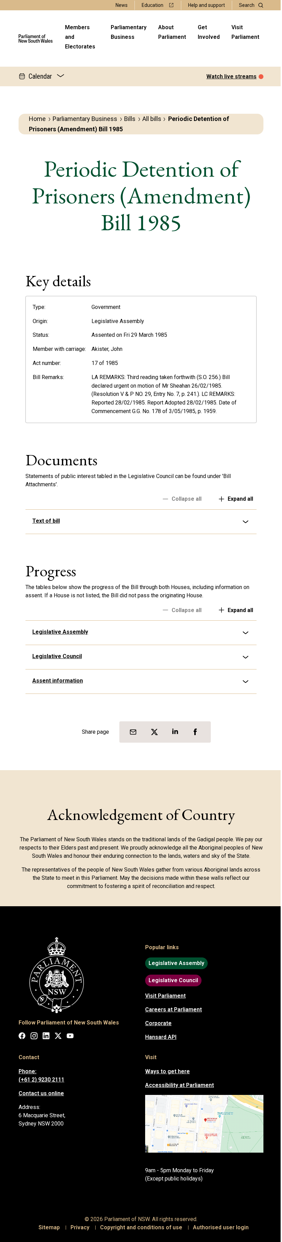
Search (246, 5)
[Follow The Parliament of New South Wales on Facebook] (19, 1037)
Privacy (77, 1227)
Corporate (156, 1023)
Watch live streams (231, 76)
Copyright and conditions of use (139, 1227)
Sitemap (46, 1227)
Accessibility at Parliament (177, 1085)
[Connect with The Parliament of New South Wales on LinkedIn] (43, 1037)
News (122, 5)
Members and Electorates (80, 37)
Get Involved (209, 32)
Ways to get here (165, 1071)
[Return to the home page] (36, 38)
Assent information (55, 680)
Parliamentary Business (129, 32)
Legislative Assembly (58, 632)
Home (37, 118)
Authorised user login (218, 1227)
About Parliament (172, 32)
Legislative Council (54, 656)
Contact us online (39, 1093)
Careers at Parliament (171, 1009)
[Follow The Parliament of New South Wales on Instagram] (31, 1037)
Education (152, 5)
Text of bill (43, 521)
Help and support (206, 5)
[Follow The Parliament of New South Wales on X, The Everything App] (55, 1037)
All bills (151, 118)
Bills (129, 118)
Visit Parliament (245, 32)
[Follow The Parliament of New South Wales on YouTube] (67, 1037)
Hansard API (158, 1037)
